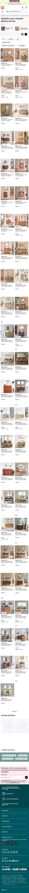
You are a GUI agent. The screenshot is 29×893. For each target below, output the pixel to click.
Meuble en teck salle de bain (9, 755)
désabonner (13, 782)
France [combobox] (5, 889)
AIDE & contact (5, 810)
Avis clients (13, 879)
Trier (3, 39)
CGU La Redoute (6, 879)
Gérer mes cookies (21, 881)
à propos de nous (5, 821)
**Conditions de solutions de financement (19, 882)
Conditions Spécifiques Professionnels (19, 878)
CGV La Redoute (5, 875)
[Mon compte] (22, 7)
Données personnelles (12, 881)
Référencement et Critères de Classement (9, 877)
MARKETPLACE (5, 831)
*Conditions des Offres (6, 882)
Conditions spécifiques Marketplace (16, 875)
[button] (26, 7)
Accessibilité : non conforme (9, 884)
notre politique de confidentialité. (13, 782)
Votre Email (4, 774)
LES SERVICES (4, 815)
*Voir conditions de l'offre (6, 780)
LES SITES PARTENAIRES (6, 826)
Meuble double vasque (7, 758)
